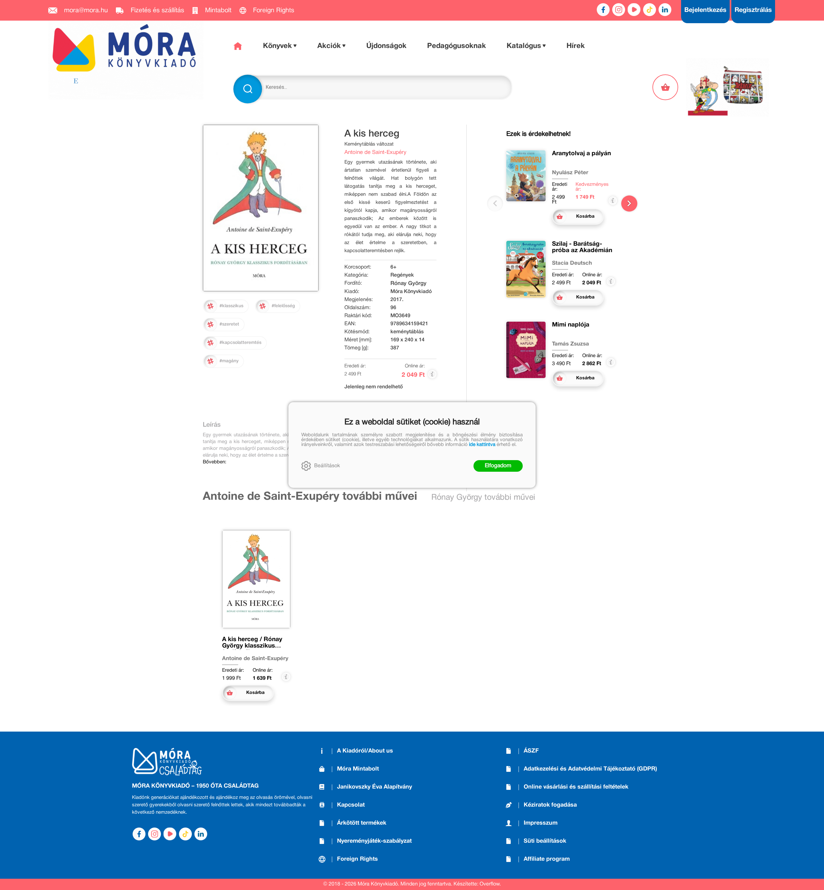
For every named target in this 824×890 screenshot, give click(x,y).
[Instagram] (618, 9)
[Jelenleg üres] (665, 87)
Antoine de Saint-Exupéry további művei (310, 497)
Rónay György (408, 283)
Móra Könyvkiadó (411, 291)
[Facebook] (603, 9)
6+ (393, 267)
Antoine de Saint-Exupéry (375, 152)
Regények (402, 275)
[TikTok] (649, 9)
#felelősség (283, 306)
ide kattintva (482, 444)
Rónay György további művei (483, 497)
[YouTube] (634, 9)
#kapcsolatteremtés (240, 343)
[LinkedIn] (665, 9)
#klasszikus (231, 306)
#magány (229, 361)
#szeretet (229, 324)
